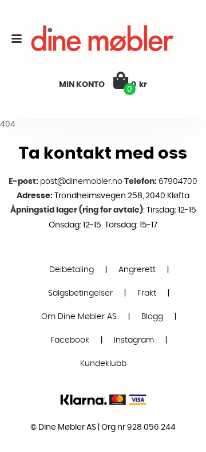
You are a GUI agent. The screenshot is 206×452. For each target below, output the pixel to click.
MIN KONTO (82, 85)
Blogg (152, 317)
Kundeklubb (103, 364)
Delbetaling (71, 270)
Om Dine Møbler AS (79, 317)
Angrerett (137, 270)
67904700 (178, 182)
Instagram (134, 340)
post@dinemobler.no (81, 182)
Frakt (146, 293)
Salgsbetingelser (80, 293)
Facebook (69, 340)
